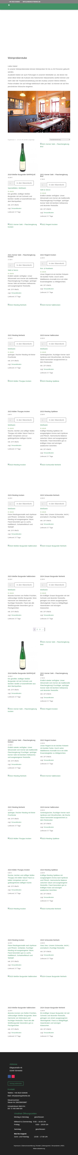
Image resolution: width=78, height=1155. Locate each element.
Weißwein (22, 188)
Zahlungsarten (46, 1145)
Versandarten (56, 1145)
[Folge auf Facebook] (9, 1076)
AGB (62, 1145)
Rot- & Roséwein (46, 268)
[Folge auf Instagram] (13, 1076)
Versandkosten (16, 208)
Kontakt (38, 1145)
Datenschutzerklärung (28, 1145)
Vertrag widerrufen (16, 1083)
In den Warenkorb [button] (24, 183)
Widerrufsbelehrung (39, 1148)
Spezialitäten (13, 188)
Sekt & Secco (45, 190)
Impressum (17, 1145)
